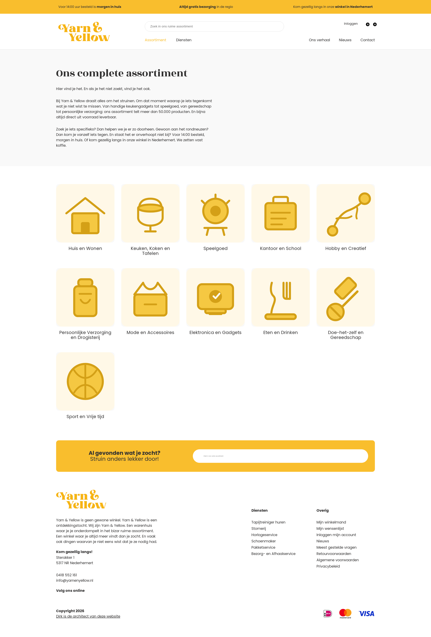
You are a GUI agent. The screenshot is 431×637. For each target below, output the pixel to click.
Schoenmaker (263, 541)
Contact (368, 40)
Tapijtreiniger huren (268, 522)
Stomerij (258, 528)
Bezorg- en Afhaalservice (273, 553)
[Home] (83, 31)
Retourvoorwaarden (334, 553)
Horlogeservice (264, 534)
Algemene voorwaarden (338, 559)
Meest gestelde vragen (337, 547)
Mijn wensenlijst (330, 528)
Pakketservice (263, 547)
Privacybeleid (328, 566)
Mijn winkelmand (331, 522)
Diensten (183, 40)
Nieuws (345, 40)
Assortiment (155, 40)
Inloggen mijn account (336, 534)
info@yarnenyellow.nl (74, 580)
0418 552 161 (66, 575)
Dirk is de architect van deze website (88, 616)
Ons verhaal (319, 40)
